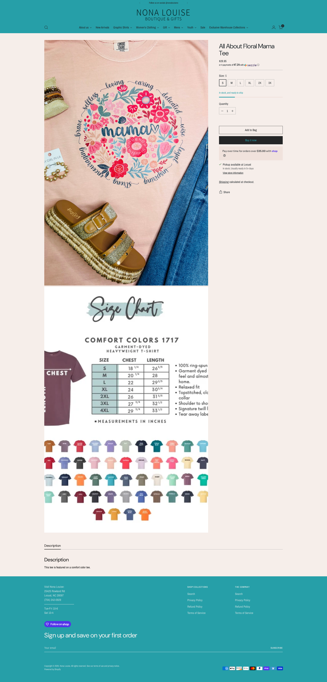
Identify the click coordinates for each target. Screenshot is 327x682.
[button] (251, 65)
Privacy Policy (195, 600)
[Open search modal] (46, 27)
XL (249, 83)
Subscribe (277, 647)
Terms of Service (196, 613)
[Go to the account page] (273, 27)
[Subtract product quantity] (222, 110)
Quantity (223, 104)
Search (191, 594)
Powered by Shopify (52, 669)
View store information (233, 173)
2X (259, 83)
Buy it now (250, 140)
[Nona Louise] (163, 15)
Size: (223, 76)
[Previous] (140, 3)
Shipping (224, 182)
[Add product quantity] (232, 110)
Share (226, 192)
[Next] (187, 3)
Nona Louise (65, 665)
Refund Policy (194, 606)
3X (269, 83)
